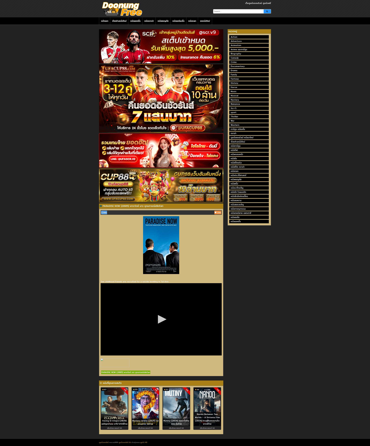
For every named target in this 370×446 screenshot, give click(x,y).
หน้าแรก (104, 21)
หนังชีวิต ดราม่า (238, 166)
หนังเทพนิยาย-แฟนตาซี (241, 213)
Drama (234, 70)
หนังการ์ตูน (235, 146)
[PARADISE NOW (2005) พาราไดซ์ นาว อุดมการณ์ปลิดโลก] (101, 206)
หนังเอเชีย (235, 217)
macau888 (113, 442)
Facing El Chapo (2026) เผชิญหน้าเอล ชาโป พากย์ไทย (114, 422)
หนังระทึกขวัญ (237, 187)
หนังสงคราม (236, 200)
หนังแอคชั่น (135, 21)
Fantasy (235, 78)
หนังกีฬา (234, 150)
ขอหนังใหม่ (205, 21)
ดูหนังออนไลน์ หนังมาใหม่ (242, 137)
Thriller (234, 116)
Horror (234, 87)
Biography (236, 53)
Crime (104, 212)
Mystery (235, 99)
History (234, 83)
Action (234, 36)
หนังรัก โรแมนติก (238, 192)
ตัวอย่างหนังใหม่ (119, 21)
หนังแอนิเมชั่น (178, 21)
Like (219, 212)
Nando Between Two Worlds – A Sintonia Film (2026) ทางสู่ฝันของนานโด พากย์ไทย (207, 419)
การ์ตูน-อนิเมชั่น (238, 129)
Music (233, 91)
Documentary (238, 66)
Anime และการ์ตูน (239, 49)
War (232, 120)
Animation (236, 45)
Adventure (236, 41)
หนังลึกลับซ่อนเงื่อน (239, 196)
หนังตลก (192, 21)
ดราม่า (233, 133)
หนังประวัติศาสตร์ (238, 175)
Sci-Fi (233, 108)
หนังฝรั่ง (234, 183)
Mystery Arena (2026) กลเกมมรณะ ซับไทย (145, 422)
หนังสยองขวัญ (237, 204)
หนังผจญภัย (163, 21)
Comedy (235, 57)
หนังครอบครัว (237, 154)
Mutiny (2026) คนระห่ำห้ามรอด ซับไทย (176, 422)
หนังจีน (234, 158)
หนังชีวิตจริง (236, 162)
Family (234, 74)
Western (235, 125)
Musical (234, 95)
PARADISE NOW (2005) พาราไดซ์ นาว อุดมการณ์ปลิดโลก (125, 372)
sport (233, 112)
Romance (235, 104)
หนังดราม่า (149, 21)
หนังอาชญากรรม (238, 208)
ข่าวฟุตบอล (136, 442)
